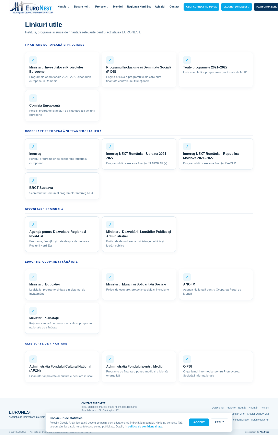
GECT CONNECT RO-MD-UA (201, 7)
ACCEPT (199, 422)
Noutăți (64, 6)
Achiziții (160, 6)
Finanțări (253, 407)
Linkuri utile (238, 413)
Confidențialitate (240, 419)
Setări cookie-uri (260, 419)
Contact (174, 6)
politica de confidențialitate (145, 426)
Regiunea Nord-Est (139, 6)
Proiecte (102, 6)
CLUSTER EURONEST (237, 6)
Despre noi (82, 6)
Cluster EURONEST (258, 413)
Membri (118, 6)
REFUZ (219, 422)
